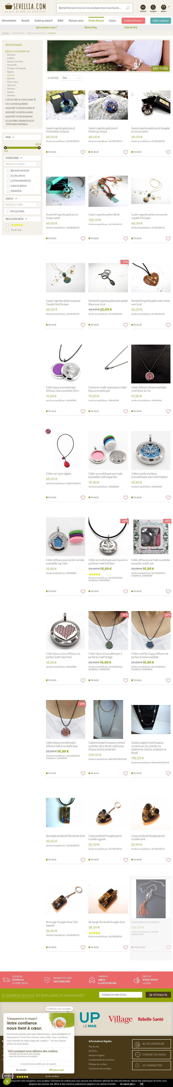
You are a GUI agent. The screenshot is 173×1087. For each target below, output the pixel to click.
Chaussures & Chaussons (19, 100)
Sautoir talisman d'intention (145, 922)
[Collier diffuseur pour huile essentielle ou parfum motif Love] (150, 537)
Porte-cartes (12, 82)
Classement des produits (100, 1069)
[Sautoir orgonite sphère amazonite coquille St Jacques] (150, 191)
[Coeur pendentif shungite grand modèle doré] (150, 812)
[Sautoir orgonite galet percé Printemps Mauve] (108, 105)
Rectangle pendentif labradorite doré (65, 836)
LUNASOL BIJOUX (73, 483)
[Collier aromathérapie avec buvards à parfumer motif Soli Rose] (108, 537)
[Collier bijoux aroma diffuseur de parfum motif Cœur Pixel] (65, 630)
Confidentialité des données (102, 1060)
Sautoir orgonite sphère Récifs (104, 214)
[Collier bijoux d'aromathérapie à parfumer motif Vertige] (108, 630)
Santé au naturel (44, 20)
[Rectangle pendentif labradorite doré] (65, 812)
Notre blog (91, 27)
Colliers (10, 58)
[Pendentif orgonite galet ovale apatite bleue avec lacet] (108, 278)
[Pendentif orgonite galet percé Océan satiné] (65, 191)
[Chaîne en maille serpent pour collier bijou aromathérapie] (108, 364)
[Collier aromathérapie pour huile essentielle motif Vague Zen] (108, 450)
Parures (10, 92)
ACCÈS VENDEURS (153, 1043)
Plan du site (94, 1046)
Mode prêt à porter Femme (18, 108)
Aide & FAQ (131, 27)
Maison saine (76, 20)
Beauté (25, 20)
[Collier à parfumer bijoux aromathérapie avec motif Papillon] (150, 450)
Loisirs (112, 20)
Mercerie (11, 85)
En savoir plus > (127, 1084)
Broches (11, 78)
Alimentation (9, 20)
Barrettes (11, 95)
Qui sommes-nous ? (46, 27)
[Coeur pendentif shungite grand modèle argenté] (108, 812)
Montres (11, 89)
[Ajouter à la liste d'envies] (83, 152)
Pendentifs (12, 65)
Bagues (10, 72)
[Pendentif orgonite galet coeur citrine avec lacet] (150, 278)
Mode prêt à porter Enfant (19, 117)
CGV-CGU (93, 1051)
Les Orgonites (72, 141)
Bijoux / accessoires (36, 33)
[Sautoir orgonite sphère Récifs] (108, 191)
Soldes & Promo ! (133, 20)
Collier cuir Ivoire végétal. (59, 473)
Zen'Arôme (71, 400)
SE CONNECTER (152, 1065)
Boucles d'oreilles (15, 61)
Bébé (60, 20)
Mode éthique (96, 20)
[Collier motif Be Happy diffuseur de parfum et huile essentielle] (150, 630)
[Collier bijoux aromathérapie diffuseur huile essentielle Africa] (65, 364)
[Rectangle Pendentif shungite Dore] (108, 899)
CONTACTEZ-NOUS (154, 1054)
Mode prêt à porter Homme (19, 112)
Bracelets (11, 55)
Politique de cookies (98, 1064)
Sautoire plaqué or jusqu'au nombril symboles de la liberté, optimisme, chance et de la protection (107, 746)
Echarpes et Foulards (16, 68)
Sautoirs (11, 75)
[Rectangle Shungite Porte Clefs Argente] (65, 899)
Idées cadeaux (161, 20)
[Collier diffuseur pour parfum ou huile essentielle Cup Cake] (65, 537)
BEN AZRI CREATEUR (117, 759)
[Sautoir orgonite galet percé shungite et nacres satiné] (150, 105)
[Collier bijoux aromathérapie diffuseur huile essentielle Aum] (65, 719)
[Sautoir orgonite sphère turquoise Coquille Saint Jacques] (65, 278)
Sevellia (5, 33)
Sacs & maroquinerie (16, 104)
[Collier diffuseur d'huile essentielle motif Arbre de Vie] (150, 364)
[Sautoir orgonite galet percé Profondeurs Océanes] (65, 105)
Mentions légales (97, 1055)
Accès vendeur (52, 1076)
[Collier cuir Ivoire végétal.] (65, 450)
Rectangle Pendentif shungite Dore (107, 922)
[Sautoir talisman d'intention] (150, 899)
